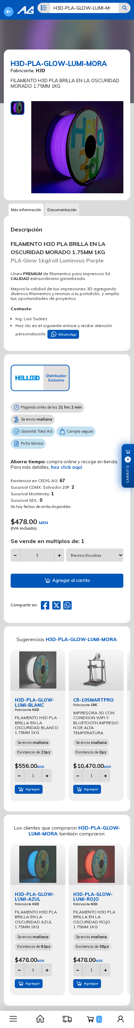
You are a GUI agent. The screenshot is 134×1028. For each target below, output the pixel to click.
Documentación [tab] (62, 209)
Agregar (32, 789)
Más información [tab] (26, 209)
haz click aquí (66, 467)
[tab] (17, 108)
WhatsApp (66, 334)
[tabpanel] (77, 147)
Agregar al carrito (70, 580)
